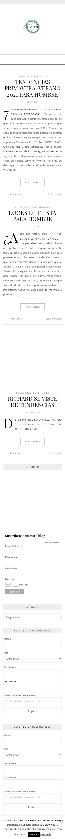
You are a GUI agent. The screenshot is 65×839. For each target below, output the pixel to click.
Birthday (9, 579)
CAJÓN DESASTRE (28, 76)
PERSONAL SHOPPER (37, 207)
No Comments (54, 318)
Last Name (11, 568)
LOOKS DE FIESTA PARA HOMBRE (32, 215)
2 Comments (55, 194)
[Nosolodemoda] (32, 27)
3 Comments (55, 453)
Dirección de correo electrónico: (21, 695)
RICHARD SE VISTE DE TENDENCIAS (32, 401)
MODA (44, 76)
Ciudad (7, 638)
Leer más (46, 834)
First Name (11, 557)
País (5, 652)
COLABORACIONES (28, 393)
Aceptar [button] (34, 834)
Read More (32, 182)
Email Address (13, 546)
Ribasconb (15, 194)
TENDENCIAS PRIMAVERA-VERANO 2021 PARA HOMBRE (32, 88)
